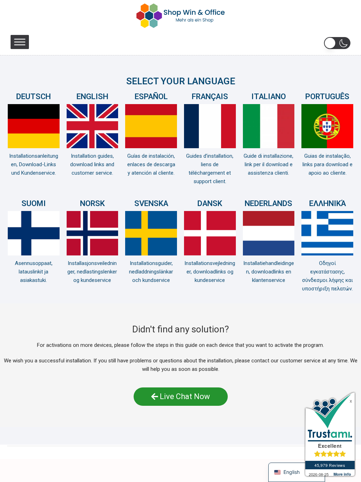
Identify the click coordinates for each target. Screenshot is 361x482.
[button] (337, 43)
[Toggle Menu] (19, 41)
